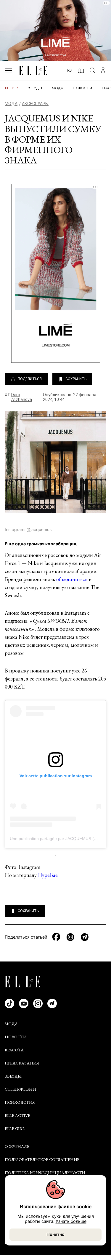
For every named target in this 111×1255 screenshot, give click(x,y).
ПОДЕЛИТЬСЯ (30, 379)
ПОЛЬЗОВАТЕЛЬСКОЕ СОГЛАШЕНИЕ (42, 1159)
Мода (57, 88)
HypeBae (48, 875)
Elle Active (17, 1115)
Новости (82, 88)
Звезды (35, 88)
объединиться (72, 579)
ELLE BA (12, 88)
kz (70, 70)
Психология (20, 1102)
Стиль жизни (20, 1089)
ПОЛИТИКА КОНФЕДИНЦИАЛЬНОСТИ (45, 1172)
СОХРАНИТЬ (75, 379)
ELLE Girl (15, 1128)
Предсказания (22, 1063)
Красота (14, 1050)
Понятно (55, 1234)
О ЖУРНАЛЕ (17, 1146)
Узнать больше (71, 1221)
